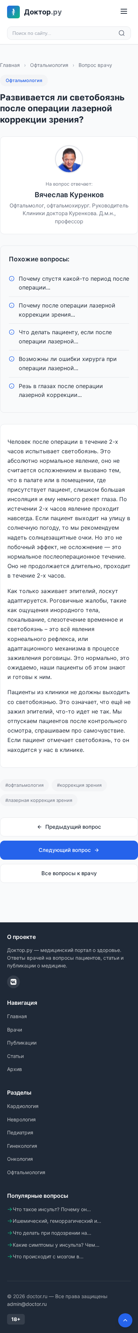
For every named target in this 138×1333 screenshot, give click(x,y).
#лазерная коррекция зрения (38, 800)
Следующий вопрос (65, 850)
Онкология (20, 1159)
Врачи (14, 1030)
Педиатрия (20, 1132)
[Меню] (124, 11)
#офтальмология (24, 785)
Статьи (15, 1056)
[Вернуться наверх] (125, 1320)
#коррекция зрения (79, 785)
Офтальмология (49, 65)
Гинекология (22, 1146)
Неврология (21, 1119)
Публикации (21, 1043)
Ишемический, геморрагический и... (57, 1221)
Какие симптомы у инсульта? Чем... (56, 1245)
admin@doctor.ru (27, 1304)
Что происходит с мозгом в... (48, 1256)
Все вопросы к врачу (69, 873)
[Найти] (121, 33)
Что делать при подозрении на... (52, 1233)
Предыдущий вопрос (73, 826)
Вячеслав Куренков (69, 195)
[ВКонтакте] (13, 982)
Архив (14, 1069)
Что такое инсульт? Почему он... (52, 1209)
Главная (10, 65)
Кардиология (23, 1106)
